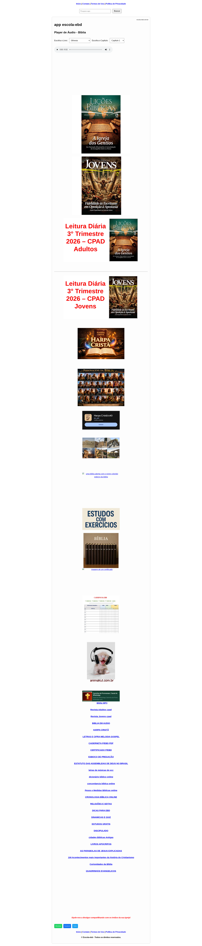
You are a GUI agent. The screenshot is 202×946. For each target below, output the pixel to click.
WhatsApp (58, 926)
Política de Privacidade (116, 4)
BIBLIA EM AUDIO (101, 723)
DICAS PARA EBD (101, 810)
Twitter (75, 926)
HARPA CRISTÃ (101, 730)
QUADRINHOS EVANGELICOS (101, 871)
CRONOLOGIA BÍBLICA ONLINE (101, 797)
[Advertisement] (101, 73)
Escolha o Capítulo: (100, 41)
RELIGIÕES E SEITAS (101, 804)
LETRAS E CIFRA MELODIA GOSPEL (101, 736)
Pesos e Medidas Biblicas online (101, 790)
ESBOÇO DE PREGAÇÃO (101, 757)
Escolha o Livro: (61, 41)
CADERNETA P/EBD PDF (101, 743)
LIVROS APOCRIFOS (101, 844)
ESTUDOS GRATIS (101, 824)
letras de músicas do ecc (101, 770)
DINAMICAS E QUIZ (101, 817)
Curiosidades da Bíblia (101, 864)
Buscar (117, 11)
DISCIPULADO (101, 830)
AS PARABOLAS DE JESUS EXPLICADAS (101, 851)
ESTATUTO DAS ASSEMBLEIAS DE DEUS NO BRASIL (101, 763)
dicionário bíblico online (101, 777)
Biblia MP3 (102, 703)
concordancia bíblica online (101, 783)
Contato (85, 4)
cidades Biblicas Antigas (101, 837)
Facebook (67, 926)
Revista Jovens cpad (101, 716)
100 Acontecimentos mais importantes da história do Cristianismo (101, 857)
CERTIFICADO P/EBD (101, 750)
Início (78, 4)
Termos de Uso (97, 4)
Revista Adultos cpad (101, 710)
